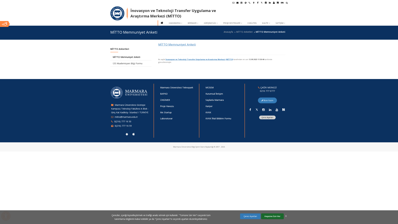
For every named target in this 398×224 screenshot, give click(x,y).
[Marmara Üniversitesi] (117, 13)
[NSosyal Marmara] (283, 109)
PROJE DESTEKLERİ (231, 23)
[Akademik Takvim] (241, 2)
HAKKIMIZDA (174, 23)
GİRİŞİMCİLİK (210, 23)
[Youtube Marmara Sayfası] (273, 2)
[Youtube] (276, 109)
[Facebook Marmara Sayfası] (257, 2)
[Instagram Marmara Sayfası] (265, 2)
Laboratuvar (166, 118)
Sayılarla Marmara (215, 99)
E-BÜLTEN (252, 23)
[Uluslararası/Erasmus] (245, 2)
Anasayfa (228, 31)
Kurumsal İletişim (214, 93)
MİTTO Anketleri (244, 31)
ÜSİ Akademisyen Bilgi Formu (127, 63)
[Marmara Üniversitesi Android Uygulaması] (126, 134)
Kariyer (209, 106)
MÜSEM (210, 87)
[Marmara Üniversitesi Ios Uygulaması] (133, 134)
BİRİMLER (192, 23)
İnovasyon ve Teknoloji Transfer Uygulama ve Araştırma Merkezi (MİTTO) (199, 59)
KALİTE (265, 23)
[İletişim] (249, 2)
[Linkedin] (270, 109)
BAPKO (164, 93)
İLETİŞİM (279, 23)
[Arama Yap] (287, 3)
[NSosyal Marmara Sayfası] (277, 2)
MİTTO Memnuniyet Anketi (177, 44)
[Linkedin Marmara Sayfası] (269, 2)
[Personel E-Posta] (237, 2)
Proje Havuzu (167, 106)
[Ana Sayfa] (162, 23)
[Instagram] (263, 109)
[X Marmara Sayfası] (261, 2)
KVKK (208, 112)
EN (282, 2)
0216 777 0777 (267, 90)
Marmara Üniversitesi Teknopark (176, 87)
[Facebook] (250, 109)
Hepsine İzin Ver (272, 216)
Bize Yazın (268, 100)
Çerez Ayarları (267, 117)
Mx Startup (166, 112)
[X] (256, 109)
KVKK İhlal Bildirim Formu (218, 118)
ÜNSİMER (165, 99)
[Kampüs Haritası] (253, 2)
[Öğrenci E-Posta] (233, 2)
